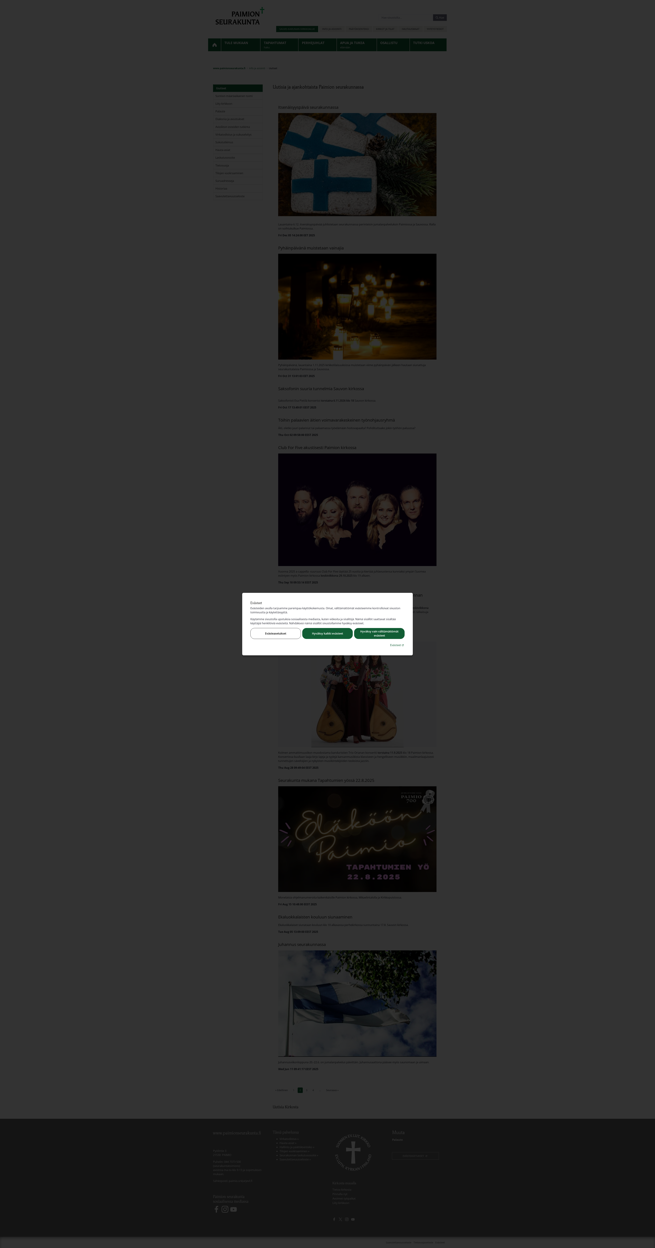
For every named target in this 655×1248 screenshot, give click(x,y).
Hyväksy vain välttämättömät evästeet (379, 633)
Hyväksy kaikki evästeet (327, 633)
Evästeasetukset (275, 633)
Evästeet (397, 645)
